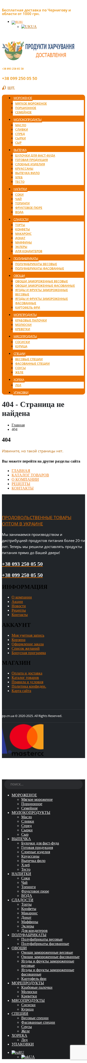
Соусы (20, 368)
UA (34, 27)
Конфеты (22, 229)
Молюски (23, 325)
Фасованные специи (32, 364)
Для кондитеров (28, 251)
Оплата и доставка (27, 673)
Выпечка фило (27, 173)
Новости (19, 606)
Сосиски (22, 342)
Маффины (23, 242)
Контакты (20, 615)
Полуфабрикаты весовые (36, 264)
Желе (19, 372)
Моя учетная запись (28, 635)
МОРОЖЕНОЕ (23, 98)
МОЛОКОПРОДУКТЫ (27, 119)
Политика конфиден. (29, 686)
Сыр (18, 143)
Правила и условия (27, 682)
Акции (17, 601)
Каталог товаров (25, 677)
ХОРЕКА (19, 379)
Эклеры (21, 247)
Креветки (22, 329)
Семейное (23, 112)
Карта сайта (21, 691)
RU (21, 21)
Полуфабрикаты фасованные (39, 268)
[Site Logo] (38, 59)
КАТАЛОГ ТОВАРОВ (30, 475)
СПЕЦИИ (19, 353)
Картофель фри (27, 307)
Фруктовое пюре (28, 208)
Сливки (21, 129)
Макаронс (23, 234)
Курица (21, 346)
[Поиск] (79, 784)
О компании (22, 597)
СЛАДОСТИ (21, 219)
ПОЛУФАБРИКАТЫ (26, 258)
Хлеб (19, 177)
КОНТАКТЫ (23, 488)
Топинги (22, 203)
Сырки (20, 138)
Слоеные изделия (30, 164)
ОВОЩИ (19, 275)
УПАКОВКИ (21, 392)
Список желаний (26, 648)
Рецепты (19, 610)
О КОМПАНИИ (25, 479)
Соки (19, 195)
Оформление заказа (28, 644)
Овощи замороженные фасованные (45, 286)
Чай (18, 199)
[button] (5, 777)
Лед (18, 385)
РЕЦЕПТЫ (21, 484)
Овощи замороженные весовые (41, 281)
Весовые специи (29, 359)
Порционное (25, 108)
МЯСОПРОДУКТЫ (25, 336)
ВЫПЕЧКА (20, 150)
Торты (20, 225)
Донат (20, 238)
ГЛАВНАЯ (21, 471)
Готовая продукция (31, 160)
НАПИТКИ (20, 189)
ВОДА (19, 212)
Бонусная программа (29, 653)
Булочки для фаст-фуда (35, 155)
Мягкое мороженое (31, 103)
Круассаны (24, 169)
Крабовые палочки (31, 320)
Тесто (19, 182)
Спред (20, 134)
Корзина (18, 640)
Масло (20, 125)
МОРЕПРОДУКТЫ (25, 314)
